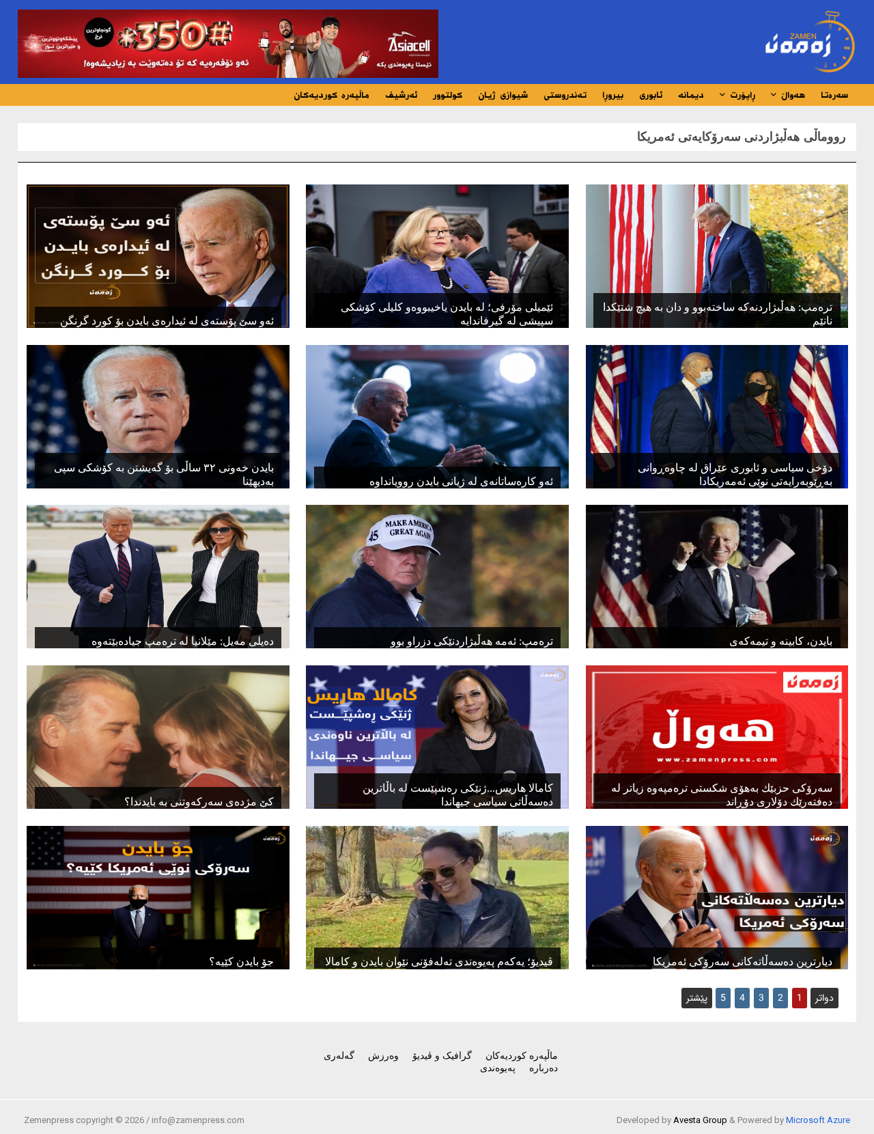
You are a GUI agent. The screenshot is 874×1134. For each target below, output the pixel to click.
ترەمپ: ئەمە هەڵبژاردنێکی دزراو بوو (472, 641)
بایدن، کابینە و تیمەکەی (780, 641)
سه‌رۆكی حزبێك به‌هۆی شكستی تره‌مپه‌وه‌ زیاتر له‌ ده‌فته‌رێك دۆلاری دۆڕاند (721, 794)
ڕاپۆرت (740, 95)
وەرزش (383, 1056)
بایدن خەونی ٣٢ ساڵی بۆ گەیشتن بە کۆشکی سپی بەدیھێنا (163, 474)
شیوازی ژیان (503, 95)
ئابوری (650, 95)
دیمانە (691, 95)
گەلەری (339, 1056)
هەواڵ (791, 95)
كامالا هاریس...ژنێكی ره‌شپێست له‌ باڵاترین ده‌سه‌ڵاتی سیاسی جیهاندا (457, 794)
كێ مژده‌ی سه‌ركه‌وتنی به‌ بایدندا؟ (199, 801)
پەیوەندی (498, 1068)
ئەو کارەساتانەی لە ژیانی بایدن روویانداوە (461, 481)
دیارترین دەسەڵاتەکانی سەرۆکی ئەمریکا (742, 961)
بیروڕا (612, 95)
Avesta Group (700, 1120)
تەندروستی (565, 95)
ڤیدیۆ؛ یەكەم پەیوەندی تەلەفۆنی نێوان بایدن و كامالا (439, 961)
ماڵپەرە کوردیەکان (331, 95)
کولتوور (447, 95)
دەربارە (543, 1068)
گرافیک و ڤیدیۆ (442, 1056)
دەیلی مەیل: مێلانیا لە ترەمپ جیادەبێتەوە (182, 641)
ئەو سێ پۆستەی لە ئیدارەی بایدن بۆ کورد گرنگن (167, 321)
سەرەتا (834, 95)
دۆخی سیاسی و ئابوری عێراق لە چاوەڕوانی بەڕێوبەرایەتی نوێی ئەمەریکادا (735, 474)
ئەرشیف (401, 95)
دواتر (824, 998)
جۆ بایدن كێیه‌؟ (241, 961)
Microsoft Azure (818, 1120)
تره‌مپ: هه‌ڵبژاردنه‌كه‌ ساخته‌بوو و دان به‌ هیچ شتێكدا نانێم (717, 314)
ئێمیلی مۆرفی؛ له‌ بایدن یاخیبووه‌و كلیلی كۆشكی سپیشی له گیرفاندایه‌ (446, 314)
